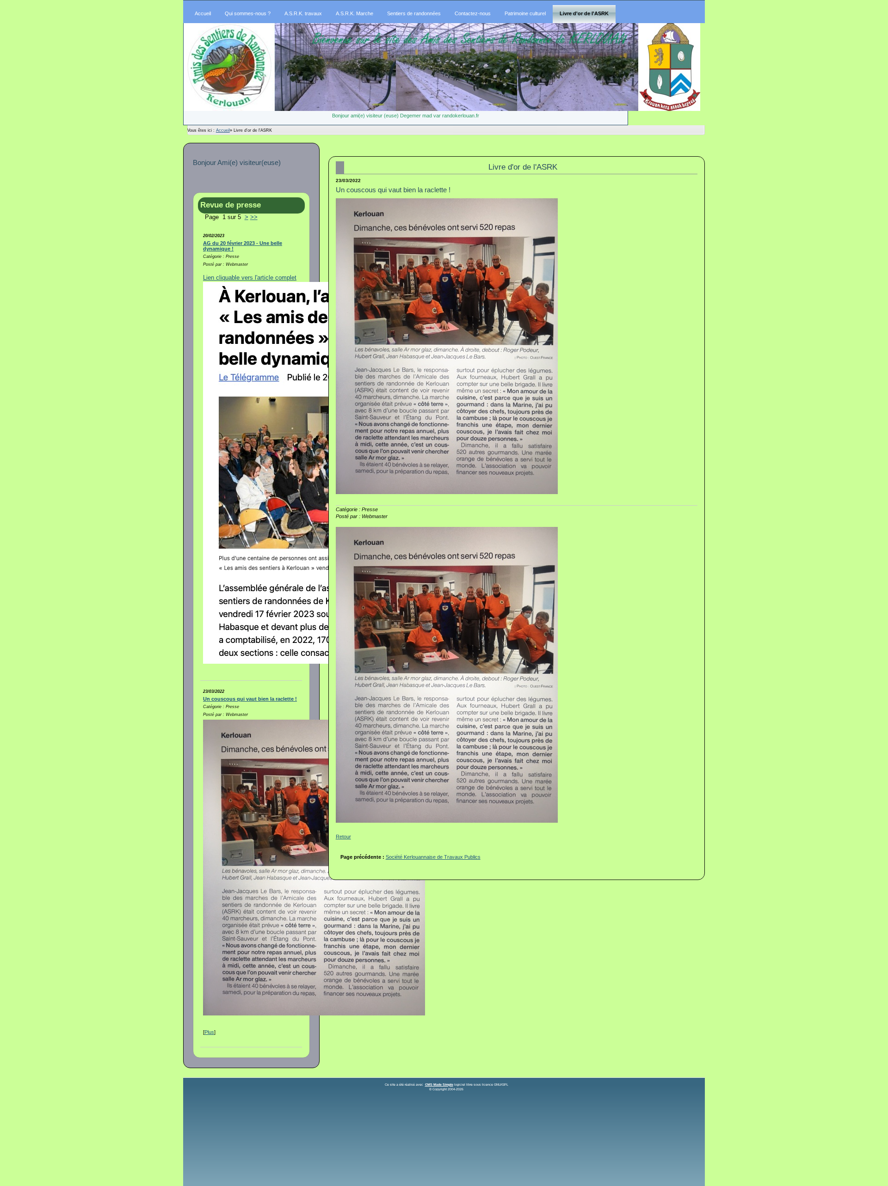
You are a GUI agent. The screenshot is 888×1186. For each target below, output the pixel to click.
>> (254, 217)
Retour (343, 836)
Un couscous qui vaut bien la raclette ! (250, 699)
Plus (209, 1032)
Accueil (223, 130)
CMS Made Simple (439, 1084)
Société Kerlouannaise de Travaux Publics (433, 857)
